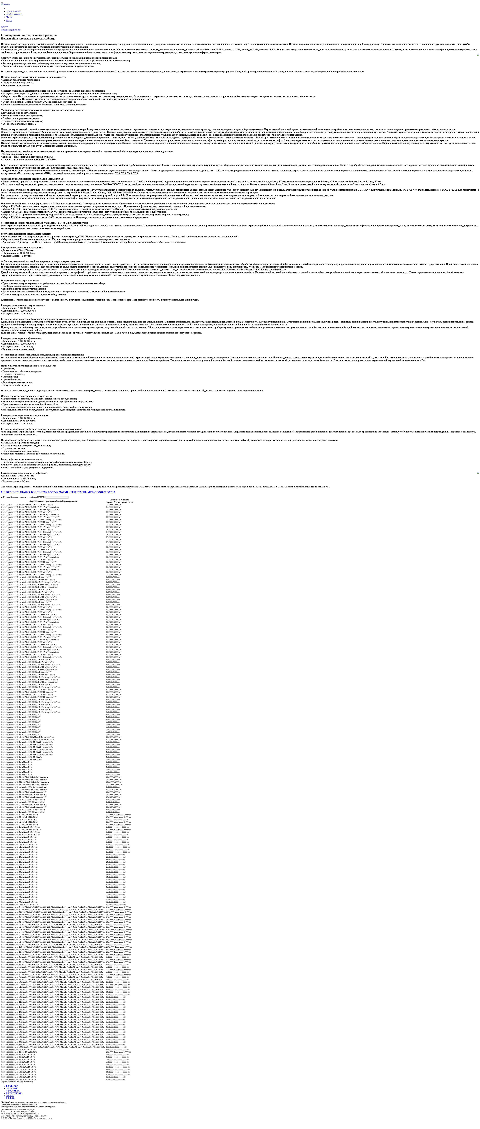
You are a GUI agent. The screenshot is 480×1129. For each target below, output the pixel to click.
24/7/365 (4, 27)
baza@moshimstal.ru (14, 14)
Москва (9, 17)
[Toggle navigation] (2, 2)
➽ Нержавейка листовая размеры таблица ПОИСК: (23, 497)
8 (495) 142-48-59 (13, 11)
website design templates (10, 30)
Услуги (9, 20)
